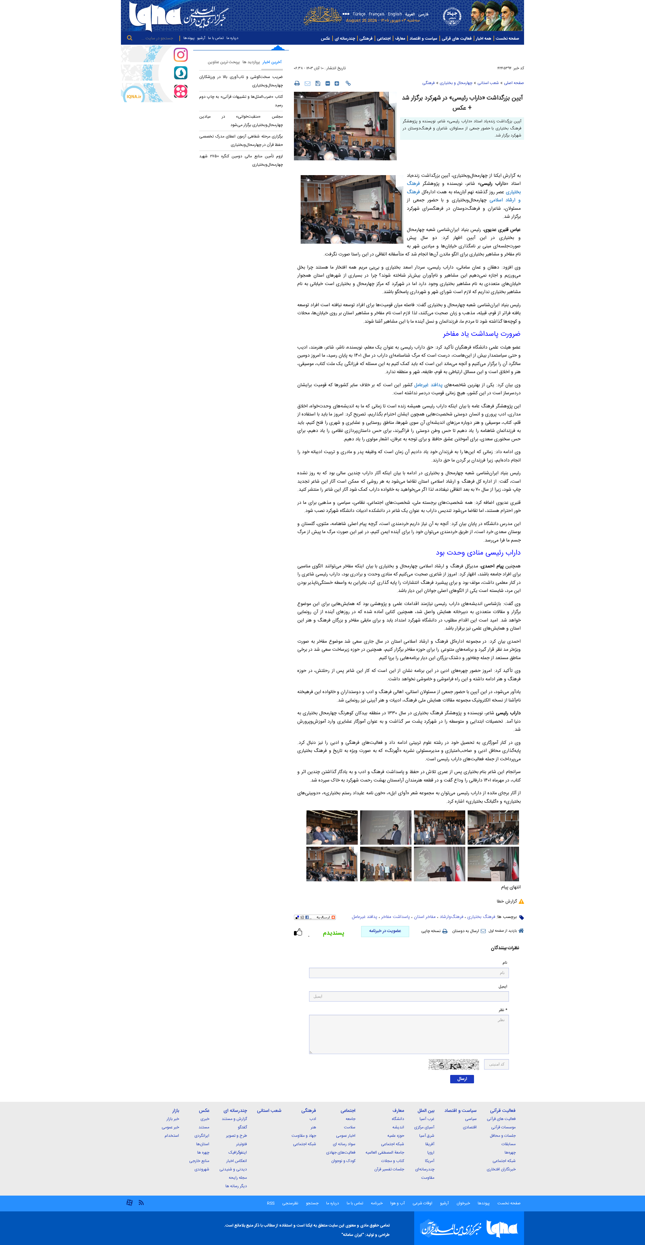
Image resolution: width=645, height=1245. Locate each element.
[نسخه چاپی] (297, 83)
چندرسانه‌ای (424, 1169)
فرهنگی (366, 38)
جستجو (311, 1203)
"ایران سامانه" (352, 1235)
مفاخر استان (425, 917)
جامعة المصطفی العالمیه (385, 1152)
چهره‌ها (510, 1152)
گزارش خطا (507, 901)
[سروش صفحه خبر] (154, 72)
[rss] (141, 1202)
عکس (325, 38)
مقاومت (427, 1177)
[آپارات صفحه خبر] (154, 92)
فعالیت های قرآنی (457, 38)
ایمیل (503, 987)
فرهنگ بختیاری (481, 917)
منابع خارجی (199, 1161)
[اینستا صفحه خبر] (154, 54)
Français (377, 13)
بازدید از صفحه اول (503, 931)
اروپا (430, 1152)
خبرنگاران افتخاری (501, 1169)
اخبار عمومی (345, 1135)
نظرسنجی (290, 1203)
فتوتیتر (241, 1144)
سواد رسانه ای (344, 1144)
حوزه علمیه (395, 1135)
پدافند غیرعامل (428, 385)
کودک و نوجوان (343, 1161)
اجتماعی (384, 38)
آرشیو (201, 38)
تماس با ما (216, 38)
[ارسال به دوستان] (307, 83)
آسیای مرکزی (424, 1127)
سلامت (349, 1127)
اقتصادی (470, 1127)
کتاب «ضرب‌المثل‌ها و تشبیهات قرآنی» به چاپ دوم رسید (241, 101)
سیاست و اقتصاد (423, 38)
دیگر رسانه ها (236, 1186)
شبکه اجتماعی (504, 1161)
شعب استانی (488, 83)
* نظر (503, 1010)
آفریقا (429, 1144)
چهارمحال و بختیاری (456, 83)
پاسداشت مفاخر (395, 917)
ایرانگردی (202, 1135)
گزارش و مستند (234, 1119)
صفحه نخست (507, 38)
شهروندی (202, 1169)
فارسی (423, 14)
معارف (400, 38)
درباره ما (232, 38)
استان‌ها (202, 1144)
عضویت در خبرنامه (385, 931)
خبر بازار (173, 1119)
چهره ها (203, 1152)
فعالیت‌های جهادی (340, 1152)
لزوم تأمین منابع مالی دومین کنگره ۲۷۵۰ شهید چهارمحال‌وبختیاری (241, 160)
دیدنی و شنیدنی (233, 1169)
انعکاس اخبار (236, 1161)
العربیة (410, 14)
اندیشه (398, 1127)
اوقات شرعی (422, 1203)
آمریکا (429, 1161)
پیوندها (189, 38)
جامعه (350, 1119)
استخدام (172, 1135)
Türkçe (359, 13)
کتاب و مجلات (392, 1161)
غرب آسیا (427, 1119)
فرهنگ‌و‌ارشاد (451, 917)
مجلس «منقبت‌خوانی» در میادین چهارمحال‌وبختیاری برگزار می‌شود (241, 120)
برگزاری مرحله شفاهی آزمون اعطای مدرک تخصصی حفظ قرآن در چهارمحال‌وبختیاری (241, 140)
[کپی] (348, 83)
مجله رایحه (238, 1177)
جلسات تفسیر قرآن (389, 1169)
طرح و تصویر (236, 1135)
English (395, 13)
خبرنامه (377, 1203)
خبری (205, 1119)
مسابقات (509, 1144)
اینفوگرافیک (237, 1152)
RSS (270, 1203)
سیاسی (471, 1119)
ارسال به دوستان (465, 931)
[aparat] (129, 1205)
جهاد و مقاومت (304, 1135)
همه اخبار (483, 38)
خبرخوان (463, 1203)
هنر (313, 1127)
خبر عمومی (170, 1127)
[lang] (345, 14)
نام (505, 963)
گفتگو (242, 1127)
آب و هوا (397, 1203)
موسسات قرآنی (503, 1127)
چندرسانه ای (345, 38)
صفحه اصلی (514, 83)
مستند (204, 1127)
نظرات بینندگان (505, 948)
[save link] (317, 83)
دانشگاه (398, 1119)
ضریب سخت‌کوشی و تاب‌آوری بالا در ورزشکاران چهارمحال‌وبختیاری (241, 81)
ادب (312, 1119)
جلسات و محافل (503, 1135)
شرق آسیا (426, 1135)
